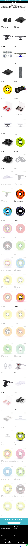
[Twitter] (22, 542)
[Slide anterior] (2, 37)
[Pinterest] (23, 542)
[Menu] (1, 2)
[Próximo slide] (13, 37)
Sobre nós (15, 528)
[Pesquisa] (2, 2)
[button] (22, 11)
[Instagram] (18, 542)
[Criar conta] (19, 523)
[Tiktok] (20, 542)
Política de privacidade (4, 535)
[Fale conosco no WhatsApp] (27, 545)
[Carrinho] (27, 2)
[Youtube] (19, 542)
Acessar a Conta (16, 535)
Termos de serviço (3, 539)
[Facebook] (17, 542)
